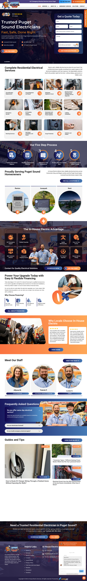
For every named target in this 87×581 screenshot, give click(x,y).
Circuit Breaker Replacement (9, 93)
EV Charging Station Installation (28, 113)
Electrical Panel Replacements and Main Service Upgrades (69, 93)
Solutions (75, 6)
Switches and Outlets (68, 133)
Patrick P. (69, 390)
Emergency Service (8, 113)
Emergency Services (65, 6)
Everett (43, 188)
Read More (43, 477)
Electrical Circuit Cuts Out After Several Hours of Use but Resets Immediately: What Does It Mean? (67, 483)
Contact (82, 6)
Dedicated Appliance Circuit (49, 93)
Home (39, 6)
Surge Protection (49, 133)
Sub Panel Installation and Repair (29, 134)
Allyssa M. (43, 390)
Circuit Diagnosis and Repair (29, 93)
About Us (53, 6)
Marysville (69, 188)
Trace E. (17, 390)
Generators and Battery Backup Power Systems (49, 113)
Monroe (17, 188)
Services (44, 6)
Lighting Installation (67, 113)
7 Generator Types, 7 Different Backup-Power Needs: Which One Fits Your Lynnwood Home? (67, 461)
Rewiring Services (10, 133)
